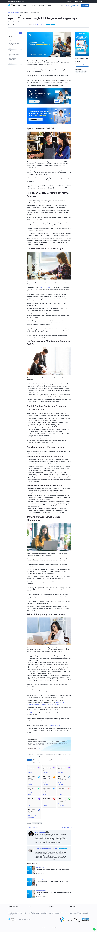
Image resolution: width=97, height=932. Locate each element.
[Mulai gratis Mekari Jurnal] (49, 97)
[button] (62, 5)
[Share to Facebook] (85, 71)
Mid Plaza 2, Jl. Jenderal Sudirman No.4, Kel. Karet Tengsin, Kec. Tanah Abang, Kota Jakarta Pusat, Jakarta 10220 (17, 913)
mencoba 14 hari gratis (55, 725)
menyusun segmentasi (45, 287)
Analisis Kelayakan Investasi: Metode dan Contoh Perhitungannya (52, 869)
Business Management (15, 12)
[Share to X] (76, 71)
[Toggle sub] (21, 59)
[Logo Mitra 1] (23, 1)
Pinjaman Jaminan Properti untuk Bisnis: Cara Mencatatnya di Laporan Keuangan (53, 893)
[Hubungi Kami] (93, 929)
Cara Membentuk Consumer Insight (14, 48)
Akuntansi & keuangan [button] (44, 759)
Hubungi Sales (75, 5)
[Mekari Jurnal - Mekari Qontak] (49, 116)
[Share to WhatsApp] (79, 71)
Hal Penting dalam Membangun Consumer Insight (14, 51)
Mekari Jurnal (31, 713)
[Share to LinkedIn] (82, 71)
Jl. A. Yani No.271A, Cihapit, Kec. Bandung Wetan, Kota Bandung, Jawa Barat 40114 (58, 913)
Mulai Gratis (85, 5)
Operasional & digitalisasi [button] (33, 762)
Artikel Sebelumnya (33, 827)
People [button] (59, 759)
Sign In (67, 5)
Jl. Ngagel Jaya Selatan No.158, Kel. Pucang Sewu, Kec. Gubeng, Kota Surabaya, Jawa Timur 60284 (38, 913)
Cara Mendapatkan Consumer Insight (12, 59)
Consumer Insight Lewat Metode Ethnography (15, 63)
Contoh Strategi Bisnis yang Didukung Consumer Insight (14, 55)
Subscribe (82, 65)
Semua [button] (29, 759)
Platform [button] (35, 759)
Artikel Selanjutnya (65, 827)
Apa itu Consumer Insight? (13, 40)
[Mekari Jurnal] (11, 5)
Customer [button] (53, 759)
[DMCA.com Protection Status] (85, 919)
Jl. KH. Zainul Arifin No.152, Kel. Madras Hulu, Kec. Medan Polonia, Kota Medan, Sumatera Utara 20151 (79, 913)
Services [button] (65, 759)
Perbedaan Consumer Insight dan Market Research (15, 44)
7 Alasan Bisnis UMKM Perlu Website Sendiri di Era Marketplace (52, 881)
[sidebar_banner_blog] (82, 43)
